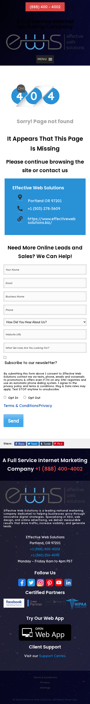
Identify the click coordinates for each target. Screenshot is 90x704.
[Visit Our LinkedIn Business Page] (68, 582)
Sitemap (45, 687)
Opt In (13, 398)
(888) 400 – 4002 (45, 6)
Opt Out (34, 398)
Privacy (45, 405)
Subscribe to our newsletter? (30, 362)
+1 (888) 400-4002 (59, 469)
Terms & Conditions (21, 405)
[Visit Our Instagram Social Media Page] (40, 582)
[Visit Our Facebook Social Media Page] (22, 582)
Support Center (52, 656)
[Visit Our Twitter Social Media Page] (31, 582)
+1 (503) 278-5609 (44, 208)
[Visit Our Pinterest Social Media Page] (49, 582)
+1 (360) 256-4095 (45, 555)
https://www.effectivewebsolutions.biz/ (52, 220)
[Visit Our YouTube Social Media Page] (59, 582)
